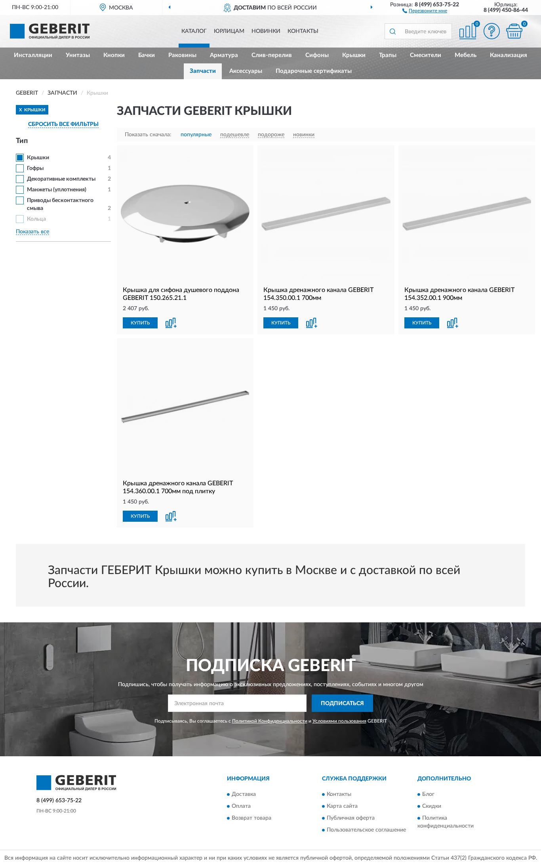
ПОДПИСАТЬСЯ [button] (342, 703)
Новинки (265, 31)
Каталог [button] (194, 31)
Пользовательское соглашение (366, 830)
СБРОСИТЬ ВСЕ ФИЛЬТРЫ (63, 124)
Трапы (387, 55)
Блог (428, 794)
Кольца (36, 219)
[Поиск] (392, 31)
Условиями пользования (339, 721)
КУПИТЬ (140, 322)
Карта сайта (342, 806)
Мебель (465, 55)
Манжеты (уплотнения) (56, 190)
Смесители (425, 55)
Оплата (241, 806)
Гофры (35, 168)
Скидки (431, 806)
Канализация (508, 55)
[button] (424, 10)
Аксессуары (245, 71)
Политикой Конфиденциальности (269, 721)
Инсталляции (33, 55)
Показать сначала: (148, 134)
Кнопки (114, 55)
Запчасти (203, 71)
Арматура (224, 55)
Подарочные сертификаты (314, 71)
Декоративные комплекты (61, 179)
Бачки (146, 55)
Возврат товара (251, 818)
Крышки (354, 55)
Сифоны (317, 55)
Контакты (303, 31)
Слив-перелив (271, 55)
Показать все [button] (32, 232)
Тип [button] (22, 141)
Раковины (182, 55)
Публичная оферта (351, 818)
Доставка (244, 794)
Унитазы (78, 55)
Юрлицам (229, 31)
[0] (514, 31)
